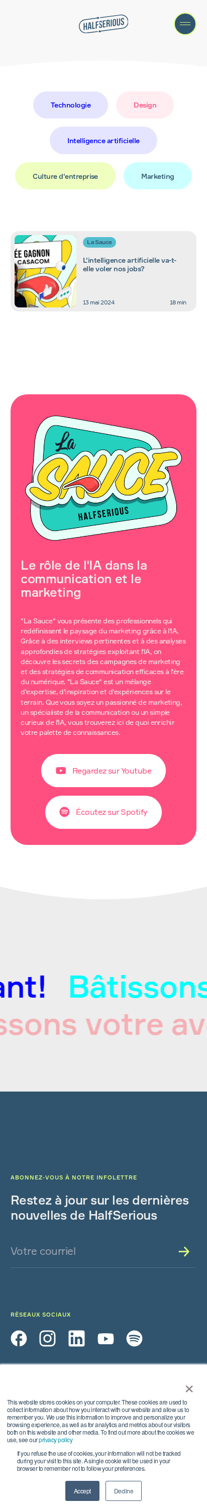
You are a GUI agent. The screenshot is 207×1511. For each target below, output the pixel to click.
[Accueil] (104, 24)
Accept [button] (82, 1490)
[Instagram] (47, 1338)
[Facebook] (19, 1338)
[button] (185, 24)
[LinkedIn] (76, 1338)
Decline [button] (123, 1490)
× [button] (187, 1385)
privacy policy (55, 1439)
